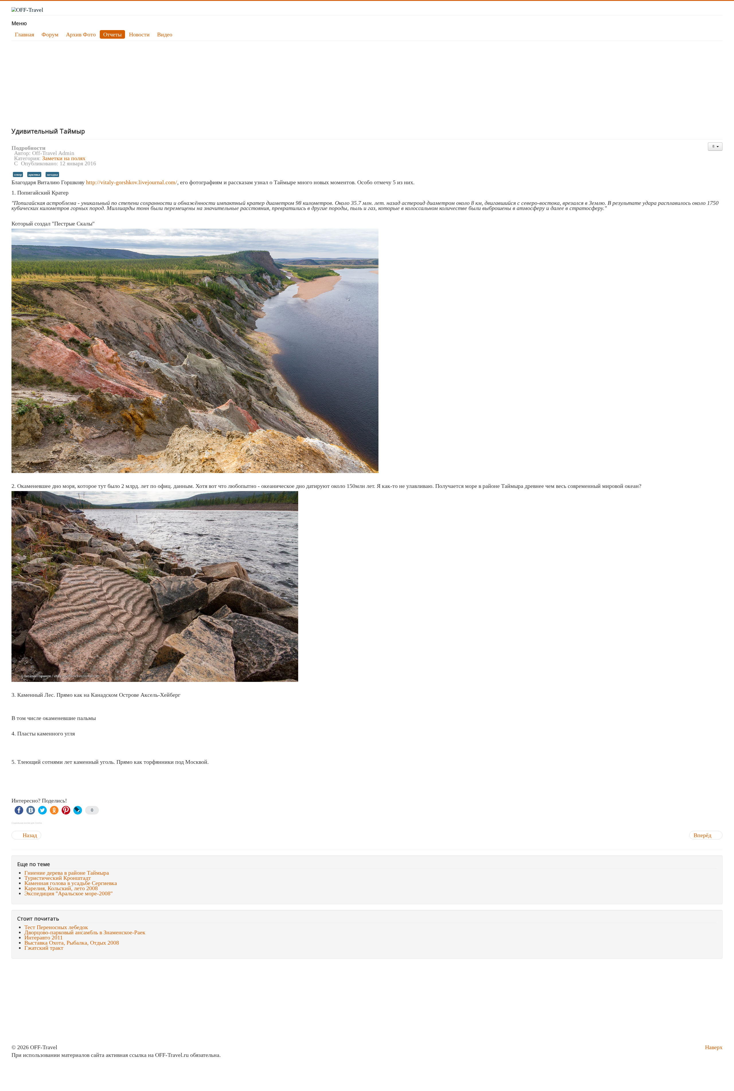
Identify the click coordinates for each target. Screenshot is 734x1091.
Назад (29, 835)
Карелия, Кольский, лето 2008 (61, 888)
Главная (24, 34)
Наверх (714, 1047)
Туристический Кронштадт (57, 878)
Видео (164, 34)
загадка (52, 174)
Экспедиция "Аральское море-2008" (68, 893)
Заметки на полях (63, 158)
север (18, 174)
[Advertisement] (183, 84)
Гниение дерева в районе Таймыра (66, 873)
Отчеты (112, 34)
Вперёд (703, 835)
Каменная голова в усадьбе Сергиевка (70, 883)
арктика (34, 174)
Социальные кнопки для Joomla (26, 823)
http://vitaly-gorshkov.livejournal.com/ (131, 182)
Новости (139, 34)
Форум (50, 34)
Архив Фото (81, 34)
